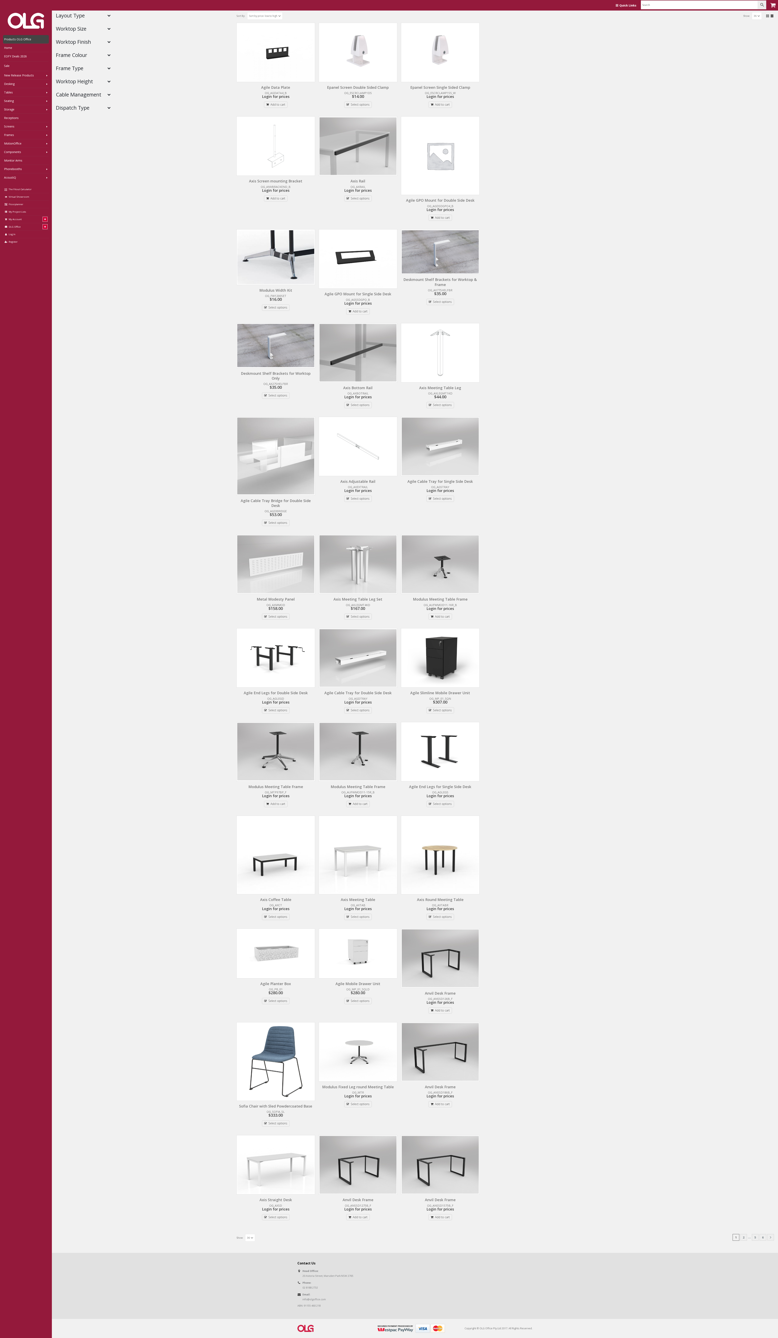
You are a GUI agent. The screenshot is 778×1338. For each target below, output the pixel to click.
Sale (7, 66)
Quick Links (627, 5)
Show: (746, 16)
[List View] (772, 15)
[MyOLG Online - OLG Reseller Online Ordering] (26, 21)
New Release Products (19, 75)
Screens (9, 126)
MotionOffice (12, 143)
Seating (9, 101)
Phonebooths (13, 169)
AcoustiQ (10, 177)
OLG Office (15, 226)
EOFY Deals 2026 (15, 56)
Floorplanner (16, 204)
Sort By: (240, 16)
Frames (9, 135)
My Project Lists (17, 211)
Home (8, 48)
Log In (12, 234)
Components (12, 152)
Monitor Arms (13, 160)
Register (13, 241)
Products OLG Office (17, 39)
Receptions (11, 118)
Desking (9, 84)
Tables (8, 92)
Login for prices (276, 96)
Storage (9, 109)
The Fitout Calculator (20, 189)
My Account (15, 219)
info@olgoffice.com (314, 1299)
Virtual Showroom (19, 196)
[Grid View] (767, 15)
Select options (360, 104)
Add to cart (277, 104)
